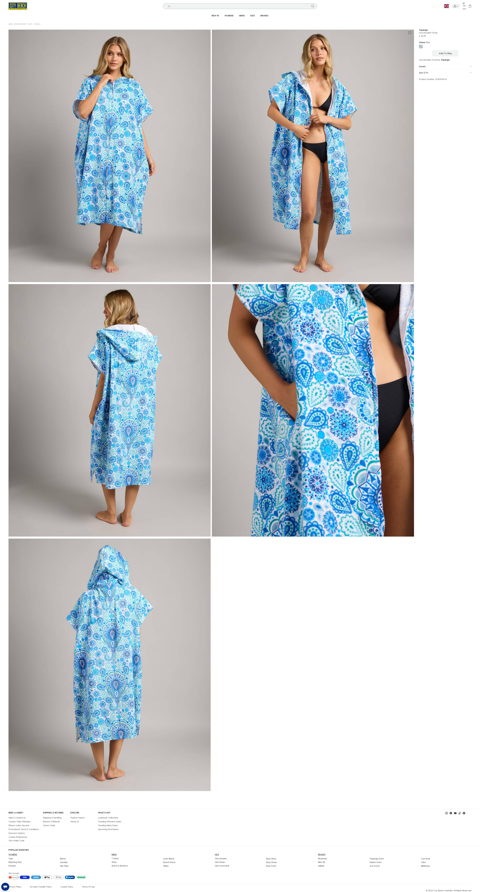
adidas (321, 866)
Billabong (425, 866)
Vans (423, 862)
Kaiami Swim (376, 862)
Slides (165, 866)
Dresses (12, 866)
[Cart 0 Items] (470, 6)
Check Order (49, 825)
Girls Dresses (221, 858)
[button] (456, 6)
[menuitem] (215, 15)
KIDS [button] (252, 15)
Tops (10, 858)
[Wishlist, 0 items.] (464, 6)
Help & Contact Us (17, 817)
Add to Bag (445, 53)
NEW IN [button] (215, 15)
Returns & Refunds (51, 821)
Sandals (63, 862)
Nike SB (321, 862)
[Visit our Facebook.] (450, 813)
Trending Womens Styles (109, 821)
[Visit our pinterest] (463, 813)
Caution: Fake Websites (19, 821)
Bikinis (63, 858)
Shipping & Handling (52, 817)
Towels (37, 24)
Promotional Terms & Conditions (24, 829)
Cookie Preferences (18, 837)
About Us (74, 821)
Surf (30, 24)
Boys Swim (271, 866)
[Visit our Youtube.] (454, 813)
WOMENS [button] (229, 15)
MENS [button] (242, 15)
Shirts (114, 862)
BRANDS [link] (264, 15)
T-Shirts (115, 858)
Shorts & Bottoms (120, 866)
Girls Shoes (220, 862)
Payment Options (17, 833)
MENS (10, 24)
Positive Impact (77, 817)
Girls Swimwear (222, 866)
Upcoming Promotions (108, 829)
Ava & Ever (375, 866)
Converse (425, 858)
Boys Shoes (271, 862)
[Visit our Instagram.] (446, 813)
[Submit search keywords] (312, 6)
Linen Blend (168, 858)
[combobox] (240, 6)
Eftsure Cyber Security (19, 825)
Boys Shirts (271, 858)
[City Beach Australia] (17, 6)
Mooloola (322, 858)
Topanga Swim (377, 858)
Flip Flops (64, 866)
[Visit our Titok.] (459, 813)
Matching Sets (15, 862)
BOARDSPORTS (20, 24)
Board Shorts (169, 862)
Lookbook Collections (108, 817)
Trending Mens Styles (108, 825)
